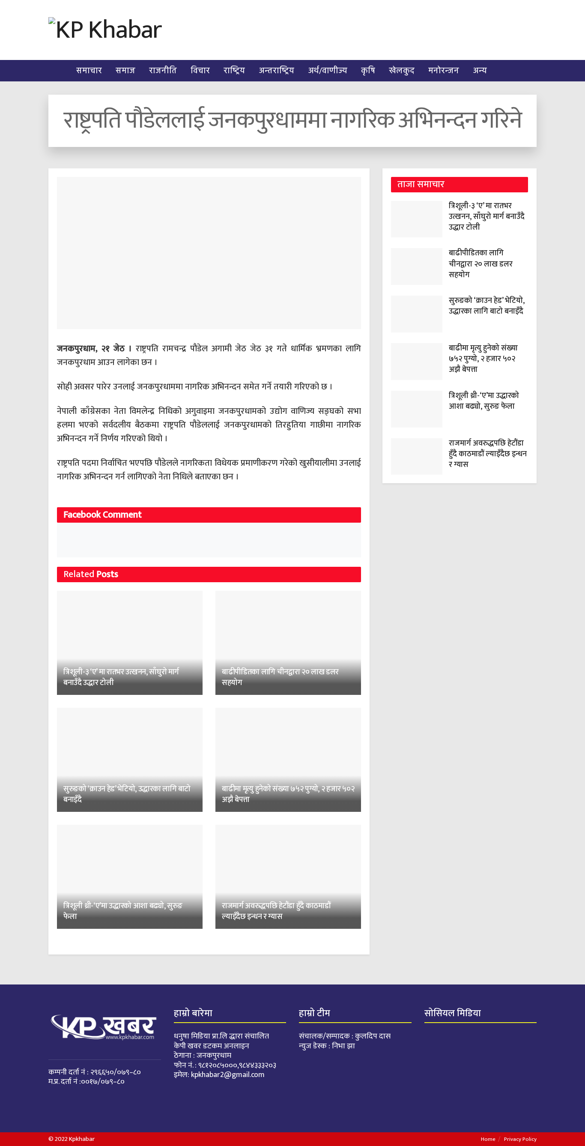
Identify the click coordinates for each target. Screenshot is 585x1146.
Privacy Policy (520, 1139)
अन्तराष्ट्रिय (276, 70)
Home (488, 1139)
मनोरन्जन (443, 70)
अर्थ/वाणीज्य (327, 70)
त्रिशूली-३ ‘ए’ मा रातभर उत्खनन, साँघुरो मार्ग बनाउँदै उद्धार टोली (121, 677)
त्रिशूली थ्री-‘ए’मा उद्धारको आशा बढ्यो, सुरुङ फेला (122, 911)
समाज (125, 70)
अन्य (480, 70)
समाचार (89, 70)
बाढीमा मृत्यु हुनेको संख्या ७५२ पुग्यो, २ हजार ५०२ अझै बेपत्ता (288, 794)
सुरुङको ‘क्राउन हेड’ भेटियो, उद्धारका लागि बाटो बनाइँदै (127, 794)
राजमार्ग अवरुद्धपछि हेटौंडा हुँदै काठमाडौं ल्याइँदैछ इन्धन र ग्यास (276, 911)
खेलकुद (402, 70)
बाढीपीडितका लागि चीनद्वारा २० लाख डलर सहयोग (280, 677)
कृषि (368, 70)
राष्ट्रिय (234, 70)
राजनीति (163, 70)
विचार (200, 70)
